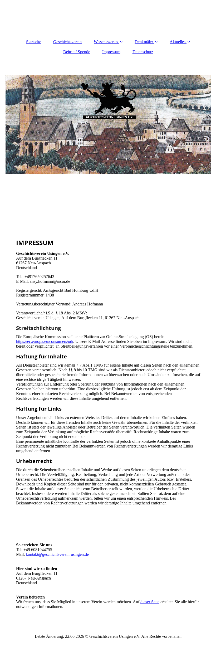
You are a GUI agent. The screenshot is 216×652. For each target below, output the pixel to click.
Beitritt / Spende (76, 52)
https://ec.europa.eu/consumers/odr (44, 341)
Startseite (33, 42)
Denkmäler (144, 42)
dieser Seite (149, 602)
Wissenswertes (106, 42)
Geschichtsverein (67, 42)
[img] (108, 124)
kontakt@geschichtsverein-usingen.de (57, 554)
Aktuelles (177, 42)
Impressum (111, 52)
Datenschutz (142, 52)
